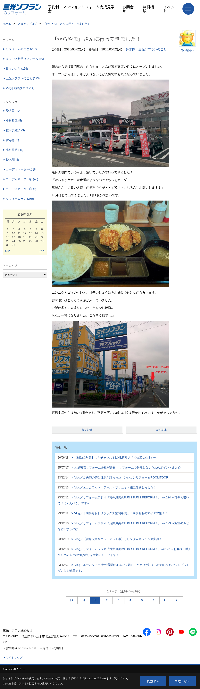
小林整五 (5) (14, 120)
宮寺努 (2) (12, 140)
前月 (8, 251)
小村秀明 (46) (14, 149)
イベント (168, 8)
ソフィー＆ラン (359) (20, 198)
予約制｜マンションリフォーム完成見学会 (81, 8)
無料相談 (148, 8)
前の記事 (87, 429)
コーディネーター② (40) (22, 179)
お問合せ (128, 8)
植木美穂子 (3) (15, 130)
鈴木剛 (130, 49)
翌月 (42, 251)
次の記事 (161, 429)
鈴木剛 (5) (12, 159)
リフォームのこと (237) (21, 49)
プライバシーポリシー (94, 678)
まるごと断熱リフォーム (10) (25, 58)
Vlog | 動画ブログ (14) (20, 88)
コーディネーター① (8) (21, 169)
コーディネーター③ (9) (21, 189)
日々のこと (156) (17, 68)
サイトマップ (14, 657)
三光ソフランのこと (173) (23, 78)
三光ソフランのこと (152, 49)
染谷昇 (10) (13, 110)
